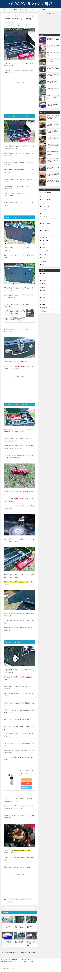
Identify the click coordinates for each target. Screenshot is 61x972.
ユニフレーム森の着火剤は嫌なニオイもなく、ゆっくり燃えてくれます (53, 174)
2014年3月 (44, 297)
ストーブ (22, 899)
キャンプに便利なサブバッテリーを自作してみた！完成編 (53, 68)
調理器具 (44, 261)
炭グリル (44, 254)
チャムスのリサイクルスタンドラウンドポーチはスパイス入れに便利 (53, 160)
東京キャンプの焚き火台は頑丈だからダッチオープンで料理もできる (53, 117)
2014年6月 (44, 287)
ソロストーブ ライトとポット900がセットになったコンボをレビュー (53, 167)
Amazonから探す (26, 779)
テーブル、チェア (46, 223)
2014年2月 (44, 301)
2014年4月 (44, 294)
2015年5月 (44, 280)
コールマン (16, 899)
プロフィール (33, 9)
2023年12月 (44, 277)
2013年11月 (44, 311)
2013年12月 (44, 307)
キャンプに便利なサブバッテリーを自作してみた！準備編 (53, 39)
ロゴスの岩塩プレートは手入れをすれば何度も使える (53, 46)
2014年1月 (44, 304)
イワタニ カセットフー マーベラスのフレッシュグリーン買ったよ (10, 952)
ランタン (44, 233)
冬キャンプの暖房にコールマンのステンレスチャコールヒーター (53, 54)
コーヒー (44, 203)
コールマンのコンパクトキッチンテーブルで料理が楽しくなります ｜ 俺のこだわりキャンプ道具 (15, 311)
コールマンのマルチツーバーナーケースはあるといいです (19, 942)
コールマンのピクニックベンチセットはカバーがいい (7, 926)
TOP (9, 959)
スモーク (44, 213)
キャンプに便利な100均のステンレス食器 (53, 75)
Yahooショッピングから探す (26, 788)
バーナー (10, 901)
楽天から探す (26, 783)
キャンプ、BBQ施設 (12, 9)
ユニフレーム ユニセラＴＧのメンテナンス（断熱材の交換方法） (53, 97)
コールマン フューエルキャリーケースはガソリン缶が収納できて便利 (19, 927)
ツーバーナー (28, 899)
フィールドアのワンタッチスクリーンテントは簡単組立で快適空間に (53, 131)
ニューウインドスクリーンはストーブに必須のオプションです (29, 952)
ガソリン (10, 899)
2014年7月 (44, 283)
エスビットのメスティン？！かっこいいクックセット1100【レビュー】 (53, 181)
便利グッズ (44, 237)
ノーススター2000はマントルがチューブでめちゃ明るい (31, 926)
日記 (43, 244)
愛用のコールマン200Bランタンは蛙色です (52, 82)
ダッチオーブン (45, 220)
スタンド (44, 209)
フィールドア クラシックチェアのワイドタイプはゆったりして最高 (53, 138)
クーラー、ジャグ (46, 199)
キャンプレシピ (23, 9)
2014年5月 (44, 290)
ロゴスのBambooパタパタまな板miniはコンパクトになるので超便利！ (53, 153)
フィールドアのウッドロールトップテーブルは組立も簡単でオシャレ (53, 146)
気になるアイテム (46, 250)
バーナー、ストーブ (8, 22)
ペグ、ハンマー (45, 230)
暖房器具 (44, 247)
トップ (3, 9)
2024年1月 (44, 273)
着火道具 (44, 257)
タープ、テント (45, 216)
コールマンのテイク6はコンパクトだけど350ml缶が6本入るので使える (7, 943)
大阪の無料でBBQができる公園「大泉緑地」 (53, 60)
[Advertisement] (19, 97)
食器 (43, 264)
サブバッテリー (45, 206)
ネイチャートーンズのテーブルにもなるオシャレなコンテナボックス (53, 124)
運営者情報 (42, 9)
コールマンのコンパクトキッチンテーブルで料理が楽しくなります (31, 943)
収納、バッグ (45, 240)
